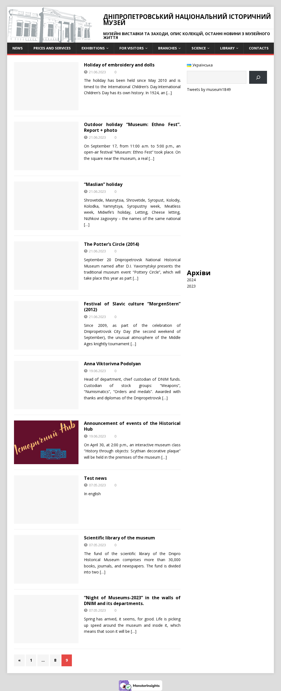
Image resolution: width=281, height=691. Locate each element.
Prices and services (52, 48)
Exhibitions (93, 48)
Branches (167, 48)
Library (227, 48)
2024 (191, 279)
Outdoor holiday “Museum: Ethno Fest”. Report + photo (132, 127)
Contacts (259, 48)
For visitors (131, 48)
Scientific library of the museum (119, 538)
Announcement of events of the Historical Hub (132, 426)
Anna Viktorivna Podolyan (112, 364)
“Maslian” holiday (103, 184)
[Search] (258, 77)
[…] (169, 92)
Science (199, 48)
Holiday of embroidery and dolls (119, 65)
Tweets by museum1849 (209, 89)
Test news (95, 478)
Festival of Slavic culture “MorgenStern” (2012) (132, 307)
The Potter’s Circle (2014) (111, 244)
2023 (191, 286)
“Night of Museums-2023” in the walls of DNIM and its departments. (132, 600)
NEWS (17, 48)
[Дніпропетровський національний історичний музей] (49, 39)
